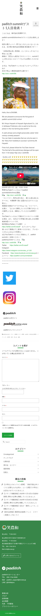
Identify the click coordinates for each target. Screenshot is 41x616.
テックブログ (8, 458)
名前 (3, 396)
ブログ (4, 596)
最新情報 (6, 468)
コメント (4, 357)
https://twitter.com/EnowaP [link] (11, 226)
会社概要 (5, 601)
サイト (3, 414)
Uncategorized (8, 454)
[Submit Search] (3, 442)
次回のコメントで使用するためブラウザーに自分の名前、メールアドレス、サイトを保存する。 (20, 426)
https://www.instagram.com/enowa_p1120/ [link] (17, 250)
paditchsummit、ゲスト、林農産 (10, 334)
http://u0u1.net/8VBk (9, 73)
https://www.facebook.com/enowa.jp (23, 253)
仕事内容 (6, 461)
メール (4, 405)
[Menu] (37, 8)
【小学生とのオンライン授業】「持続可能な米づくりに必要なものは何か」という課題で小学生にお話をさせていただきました (21, 487)
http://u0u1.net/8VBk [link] (15, 195)
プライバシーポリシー (10, 606)
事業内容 (5, 593)
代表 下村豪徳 (7, 603)
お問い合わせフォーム (12, 555)
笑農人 (5, 472)
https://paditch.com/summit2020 (21, 255)
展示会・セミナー (9, 465)
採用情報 (5, 598)
